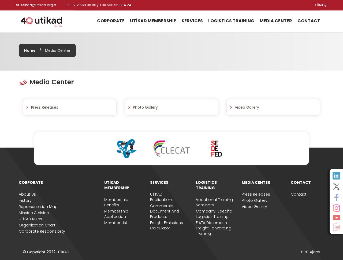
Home (30, 50)
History (25, 200)
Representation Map (38, 206)
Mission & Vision (34, 212)
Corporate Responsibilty (42, 231)
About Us (27, 194)
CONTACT (308, 21)
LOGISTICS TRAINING (206, 185)
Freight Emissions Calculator (166, 225)
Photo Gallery (254, 200)
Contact (299, 194)
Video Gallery (254, 206)
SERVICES (159, 182)
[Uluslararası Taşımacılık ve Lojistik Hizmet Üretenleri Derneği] (44, 21)
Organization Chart (37, 225)
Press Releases (256, 194)
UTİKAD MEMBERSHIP (116, 185)
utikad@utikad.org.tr (38, 5)
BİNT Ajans (310, 252)
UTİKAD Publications (161, 197)
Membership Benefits (116, 202)
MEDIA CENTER (256, 182)
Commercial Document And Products (164, 211)
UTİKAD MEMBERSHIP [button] (153, 21)
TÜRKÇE (321, 5)
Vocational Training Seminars (214, 202)
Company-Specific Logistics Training (214, 213)
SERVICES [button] (192, 21)
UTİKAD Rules (30, 219)
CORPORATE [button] (111, 21)
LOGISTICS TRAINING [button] (231, 21)
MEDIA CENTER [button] (276, 21)
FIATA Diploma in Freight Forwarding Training (213, 228)
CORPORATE (31, 182)
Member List (115, 222)
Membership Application (116, 213)
